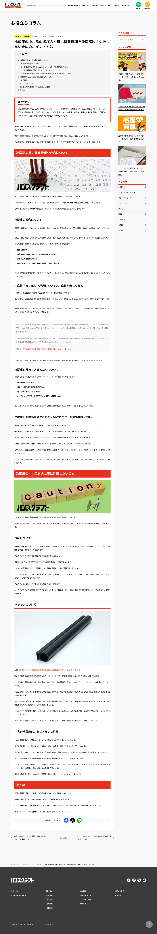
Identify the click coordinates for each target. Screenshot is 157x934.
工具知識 (121, 219)
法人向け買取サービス (18, 895)
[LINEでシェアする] (79, 821)
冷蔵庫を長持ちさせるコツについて (39, 70)
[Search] (143, 40)
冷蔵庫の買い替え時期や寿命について (34, 60)
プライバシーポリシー (47, 924)
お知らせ (116, 5)
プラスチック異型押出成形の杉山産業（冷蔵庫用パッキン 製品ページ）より (50, 670)
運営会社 (118, 895)
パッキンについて (29, 83)
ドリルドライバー (125, 203)
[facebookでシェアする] (66, 821)
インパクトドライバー (126, 192)
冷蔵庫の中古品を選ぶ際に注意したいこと (36, 77)
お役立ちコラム (105, 5)
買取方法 (49, 891)
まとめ (22, 90)
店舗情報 (83, 891)
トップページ (15, 864)
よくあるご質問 (85, 899)
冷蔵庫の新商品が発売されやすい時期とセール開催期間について (47, 73)
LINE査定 (49, 908)
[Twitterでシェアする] (72, 821)
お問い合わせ (119, 891)
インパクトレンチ (125, 198)
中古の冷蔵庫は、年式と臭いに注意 (36, 87)
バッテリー (122, 208)
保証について (28, 80)
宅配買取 (49, 903)
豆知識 (120, 225)
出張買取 (49, 899)
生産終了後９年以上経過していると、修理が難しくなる (47, 67)
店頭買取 (49, 895)
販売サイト (126, 5)
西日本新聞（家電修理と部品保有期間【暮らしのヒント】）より (47, 349)
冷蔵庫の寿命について (31, 63)
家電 (120, 214)
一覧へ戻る (62, 838)
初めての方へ (15, 891)
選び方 (120, 230)
